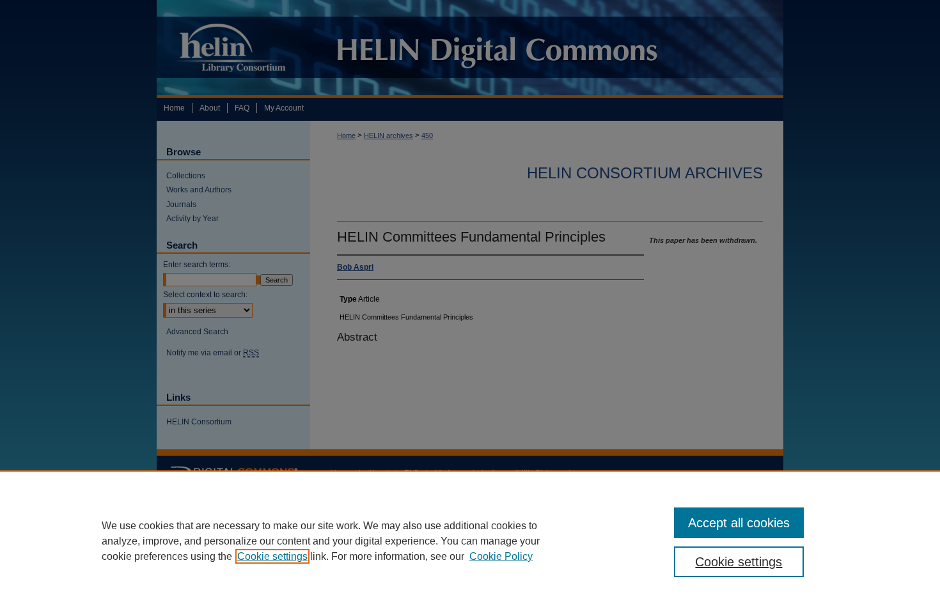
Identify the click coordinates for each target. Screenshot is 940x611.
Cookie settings (272, 556)
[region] (470, 540)
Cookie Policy (501, 556)
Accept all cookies (739, 523)
